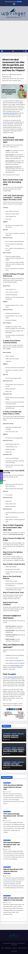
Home (2, 947)
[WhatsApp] (1, 482)
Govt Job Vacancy (7, 733)
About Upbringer (8, 947)
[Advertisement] (14, 35)
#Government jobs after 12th (9, 78)
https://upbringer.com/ (17, 665)
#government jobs (6, 76)
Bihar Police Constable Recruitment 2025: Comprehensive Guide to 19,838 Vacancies (19, 715)
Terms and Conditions (22, 947)
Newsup (22, 943)
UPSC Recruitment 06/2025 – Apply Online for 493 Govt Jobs (13, 787)
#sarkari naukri (17, 80)
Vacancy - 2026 (20, 733)
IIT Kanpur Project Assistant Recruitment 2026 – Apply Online (13, 751)
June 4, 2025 (8, 791)
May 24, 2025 (8, 875)
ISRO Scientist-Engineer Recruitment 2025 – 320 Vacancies (11, 845)
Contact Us (14, 947)
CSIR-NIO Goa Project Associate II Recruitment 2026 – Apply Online (12, 765)
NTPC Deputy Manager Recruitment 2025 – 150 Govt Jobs (13, 816)
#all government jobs (16, 74)
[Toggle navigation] (13, 51)
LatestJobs (14, 733)
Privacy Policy (14, 951)
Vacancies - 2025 (7, 811)
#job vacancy (20, 78)
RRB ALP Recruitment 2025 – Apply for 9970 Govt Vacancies (13, 871)
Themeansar (13, 944)
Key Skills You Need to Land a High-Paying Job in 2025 (9, 714)
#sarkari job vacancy (7, 80)
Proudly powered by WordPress (9, 943)
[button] (23, 51)
